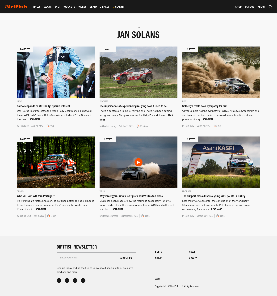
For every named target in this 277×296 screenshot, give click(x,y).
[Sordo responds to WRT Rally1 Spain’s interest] (56, 72)
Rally (36, 6)
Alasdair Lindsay (109, 126)
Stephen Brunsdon (110, 216)
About (261, 6)
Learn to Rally (99, 6)
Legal (157, 278)
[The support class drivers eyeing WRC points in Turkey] (221, 162)
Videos (82, 6)
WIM (57, 6)
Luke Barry (24, 126)
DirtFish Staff (25, 216)
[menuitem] (37, 6)
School (249, 6)
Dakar (47, 6)
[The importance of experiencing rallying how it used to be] (138, 72)
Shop (238, 6)
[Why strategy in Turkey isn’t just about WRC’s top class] (138, 162)
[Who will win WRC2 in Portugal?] (56, 162)
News (19, 101)
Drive (158, 258)
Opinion (20, 191)
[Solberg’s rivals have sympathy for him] (221, 72)
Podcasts (69, 6)
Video (102, 191)
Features (104, 101)
